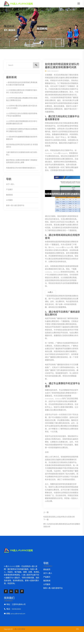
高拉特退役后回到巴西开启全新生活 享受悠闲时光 (22, 146)
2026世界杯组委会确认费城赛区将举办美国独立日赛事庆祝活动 (21, 99)
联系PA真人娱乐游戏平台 (15, 205)
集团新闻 (9, 195)
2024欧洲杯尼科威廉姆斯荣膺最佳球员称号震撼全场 (21, 138)
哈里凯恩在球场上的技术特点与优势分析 (59, 517)
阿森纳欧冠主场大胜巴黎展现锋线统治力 (21, 168)
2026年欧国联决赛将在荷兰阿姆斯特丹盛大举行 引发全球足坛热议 (21, 91)
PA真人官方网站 (19, 629)
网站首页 (46, 569)
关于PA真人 (10, 184)
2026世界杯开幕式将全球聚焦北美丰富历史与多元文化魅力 (21, 107)
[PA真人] (21, 4)
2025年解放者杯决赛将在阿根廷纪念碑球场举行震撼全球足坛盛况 (21, 130)
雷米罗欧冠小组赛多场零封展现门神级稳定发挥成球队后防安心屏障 (21, 161)
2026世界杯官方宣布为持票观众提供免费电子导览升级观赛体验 (21, 115)
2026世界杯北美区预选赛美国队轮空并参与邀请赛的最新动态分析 (21, 122)
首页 (5, 30)
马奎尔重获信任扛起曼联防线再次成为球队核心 (21, 153)
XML (77, 629)
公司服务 (9, 200)
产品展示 (9, 190)
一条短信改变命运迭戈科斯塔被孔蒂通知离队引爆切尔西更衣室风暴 (21, 83)
